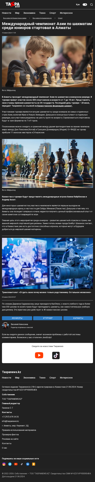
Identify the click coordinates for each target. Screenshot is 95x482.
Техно (42, 13)
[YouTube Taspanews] (39, 355)
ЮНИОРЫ (17, 318)
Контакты (7, 443)
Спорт (52, 13)
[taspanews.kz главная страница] (12, 4)
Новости (6, 13)
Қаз (78, 4)
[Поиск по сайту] (91, 4)
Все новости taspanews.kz (42, 18)
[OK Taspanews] (34, 464)
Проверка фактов (10, 434)
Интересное (66, 13)
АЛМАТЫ (78, 318)
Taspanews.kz (11, 372)
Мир (17, 13)
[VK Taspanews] (28, 464)
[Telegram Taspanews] (10, 464)
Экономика (29, 13)
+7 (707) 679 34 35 (10, 417)
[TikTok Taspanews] (55, 355)
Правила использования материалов (19, 430)
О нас (4, 448)
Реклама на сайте (10, 439)
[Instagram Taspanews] (4, 464)
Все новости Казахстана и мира (14, 18)
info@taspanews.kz (10, 421)
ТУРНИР (48, 318)
